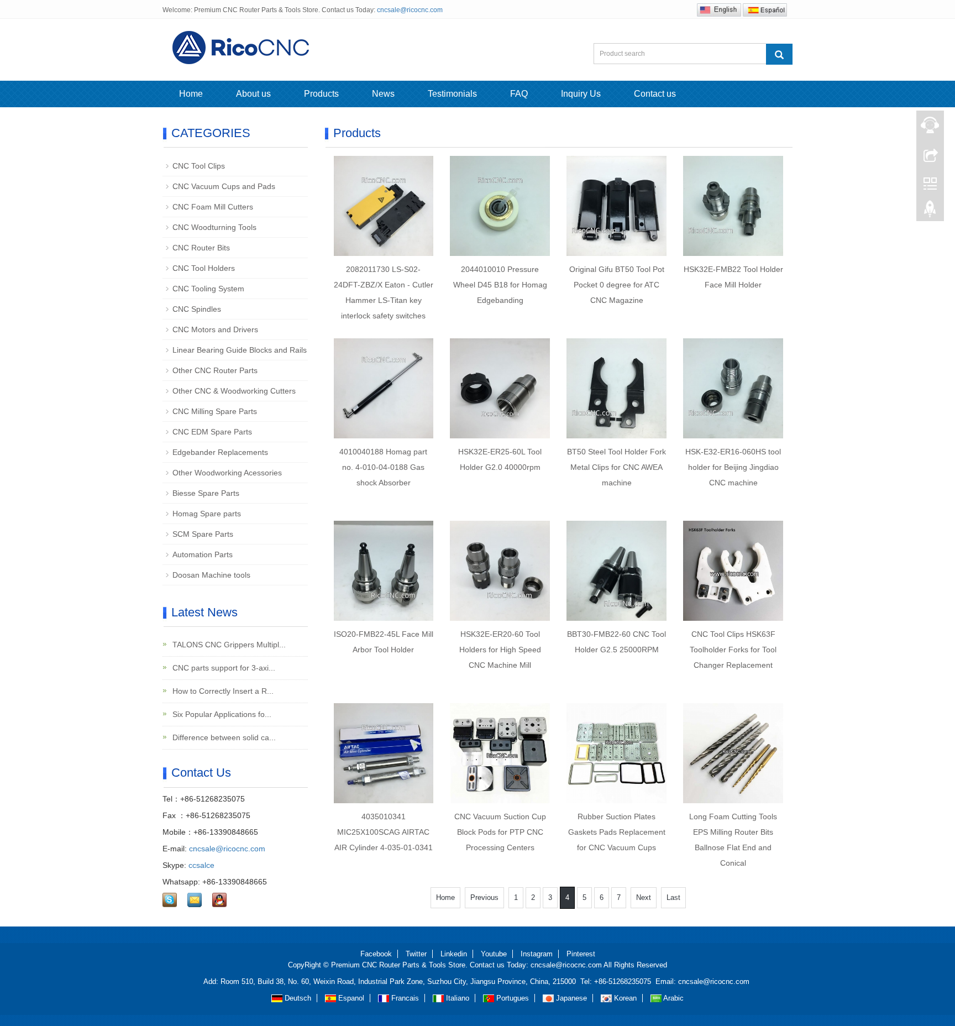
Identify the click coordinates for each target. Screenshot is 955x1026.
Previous (484, 897)
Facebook (376, 954)
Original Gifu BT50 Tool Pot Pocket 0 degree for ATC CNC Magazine (616, 285)
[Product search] (779, 54)
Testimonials (452, 93)
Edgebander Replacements (220, 452)
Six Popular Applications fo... (220, 714)
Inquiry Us (581, 93)
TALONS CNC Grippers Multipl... (228, 644)
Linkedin (453, 954)
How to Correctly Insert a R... (222, 691)
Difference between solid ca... (223, 737)
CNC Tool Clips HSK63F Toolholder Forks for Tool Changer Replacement (733, 649)
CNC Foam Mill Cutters (212, 206)
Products (321, 93)
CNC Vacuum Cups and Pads (223, 186)
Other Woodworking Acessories (227, 472)
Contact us (655, 93)
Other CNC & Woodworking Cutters (234, 390)
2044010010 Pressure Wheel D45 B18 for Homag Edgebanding (500, 285)
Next (643, 897)
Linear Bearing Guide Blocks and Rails (239, 350)
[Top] (930, 212)
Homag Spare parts (206, 513)
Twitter (416, 954)
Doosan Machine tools (211, 574)
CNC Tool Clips (198, 165)
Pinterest (580, 954)
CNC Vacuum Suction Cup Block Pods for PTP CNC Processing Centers (500, 832)
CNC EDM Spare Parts (212, 431)
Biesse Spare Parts (205, 493)
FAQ (519, 93)
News (383, 93)
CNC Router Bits (201, 247)
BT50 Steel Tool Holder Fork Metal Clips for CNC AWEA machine (616, 467)
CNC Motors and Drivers (215, 329)
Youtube (494, 954)
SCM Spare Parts (202, 534)
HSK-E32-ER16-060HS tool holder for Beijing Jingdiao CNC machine (733, 467)
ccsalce (201, 865)
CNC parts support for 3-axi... (222, 667)
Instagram (537, 954)
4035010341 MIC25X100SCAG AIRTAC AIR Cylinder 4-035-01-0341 (383, 832)
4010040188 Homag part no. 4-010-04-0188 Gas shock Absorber (383, 467)
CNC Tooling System (208, 288)
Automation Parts (202, 554)
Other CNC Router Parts (215, 370)
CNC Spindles (196, 309)
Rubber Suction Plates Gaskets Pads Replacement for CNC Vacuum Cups (616, 832)
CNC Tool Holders (203, 268)
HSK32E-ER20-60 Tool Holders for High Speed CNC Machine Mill (500, 649)
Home (191, 93)
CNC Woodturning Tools (214, 227)
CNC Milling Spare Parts (214, 411)
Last (673, 897)
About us (253, 93)
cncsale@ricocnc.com (410, 10)
